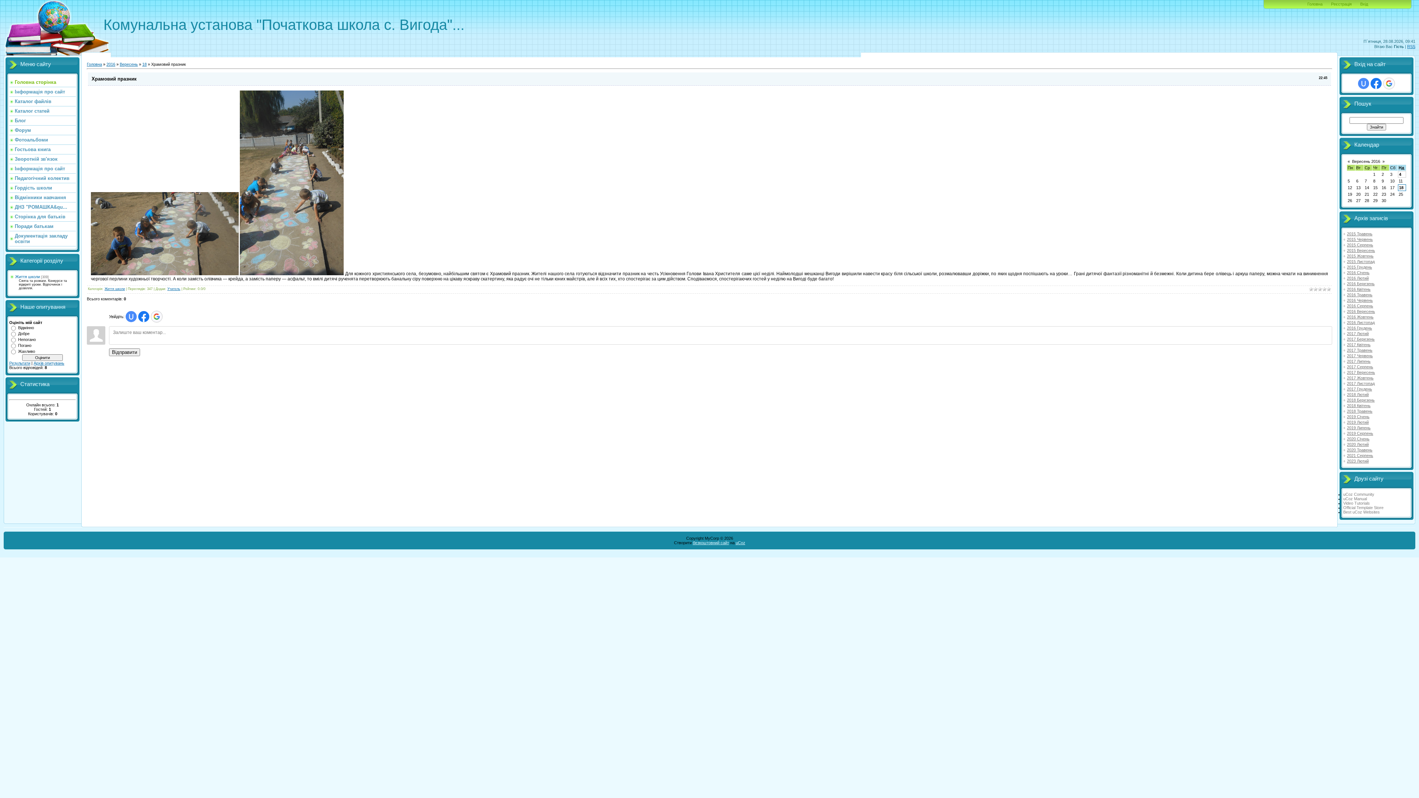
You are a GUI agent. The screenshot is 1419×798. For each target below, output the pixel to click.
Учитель (173, 289)
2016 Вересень (1361, 311)
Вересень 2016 (1366, 161)
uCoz (740, 542)
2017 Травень (1359, 350)
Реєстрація (1341, 4)
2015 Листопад (1361, 261)
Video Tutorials (1356, 503)
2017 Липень (1359, 361)
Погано (24, 345)
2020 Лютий (1358, 444)
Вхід (1364, 4)
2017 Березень (1361, 339)
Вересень (129, 64)
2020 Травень (1359, 450)
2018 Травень (1359, 411)
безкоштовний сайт (711, 542)
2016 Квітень (1359, 289)
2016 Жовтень (1360, 317)
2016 (110, 64)
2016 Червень (1360, 300)
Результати (19, 363)
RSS (1411, 46)
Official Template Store (1363, 507)
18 (144, 64)
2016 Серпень (1360, 306)
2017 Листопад (1361, 383)
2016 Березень (1361, 284)
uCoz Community (1358, 494)
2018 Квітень (1359, 405)
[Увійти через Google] (157, 317)
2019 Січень (1358, 417)
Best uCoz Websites (1361, 512)
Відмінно (26, 327)
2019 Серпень (1360, 433)
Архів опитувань (49, 363)
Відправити (124, 352)
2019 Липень (1359, 428)
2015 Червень (1360, 239)
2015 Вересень (1361, 250)
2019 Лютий (1358, 422)
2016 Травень (1359, 295)
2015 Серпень (1360, 245)
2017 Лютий (1358, 333)
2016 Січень (1358, 272)
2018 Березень (1361, 400)
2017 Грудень (1359, 389)
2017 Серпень (1360, 367)
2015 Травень (1359, 234)
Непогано (27, 339)
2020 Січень (1358, 439)
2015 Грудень (1359, 267)
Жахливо (26, 351)
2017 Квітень (1359, 344)
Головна (1315, 4)
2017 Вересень (1361, 372)
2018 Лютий (1358, 394)
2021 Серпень (1360, 455)
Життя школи (27, 276)
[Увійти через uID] (131, 316)
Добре (24, 333)
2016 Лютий (1358, 278)
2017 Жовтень (1360, 378)
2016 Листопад (1361, 322)
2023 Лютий (1358, 461)
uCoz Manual (1355, 499)
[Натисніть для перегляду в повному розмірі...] (165, 273)
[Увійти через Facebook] (143, 316)
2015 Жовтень (1360, 256)
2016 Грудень (1359, 328)
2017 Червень (1360, 356)
